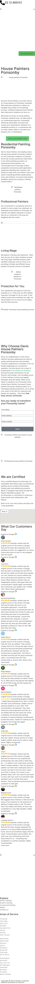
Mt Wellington (5, 965)
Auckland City (5, 928)
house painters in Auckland (20, 370)
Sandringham (5, 958)
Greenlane (3, 967)
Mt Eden (3, 926)
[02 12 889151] (2, 2)
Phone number (6, 421)
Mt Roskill (3, 960)
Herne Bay (4, 921)
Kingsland (3, 948)
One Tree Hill (4, 963)
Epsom (2, 945)
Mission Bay (4, 941)
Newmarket (4, 939)
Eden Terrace (5, 935)
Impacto (21, 982)
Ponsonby (3, 919)
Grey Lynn (3, 923)
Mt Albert (3, 970)
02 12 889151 (13, 2)
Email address (6, 415)
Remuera (3, 943)
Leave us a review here (9, 850)
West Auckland (6, 974)
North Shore (5, 955)
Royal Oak (3, 950)
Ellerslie (3, 933)
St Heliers (3, 972)
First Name (5, 409)
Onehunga (3, 952)
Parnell (2, 930)
